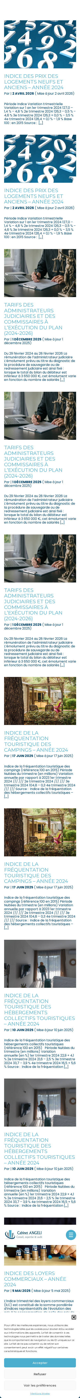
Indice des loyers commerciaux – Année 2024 (35, 1279)
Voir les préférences (40, 1385)
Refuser (40, 1374)
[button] (74, 1317)
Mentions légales (40, 1393)
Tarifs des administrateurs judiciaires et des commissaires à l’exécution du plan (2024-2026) (33, 319)
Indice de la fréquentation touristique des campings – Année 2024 (36, 741)
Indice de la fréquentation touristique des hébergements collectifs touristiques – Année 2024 (39, 1009)
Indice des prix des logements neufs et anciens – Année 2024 (34, 81)
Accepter (40, 1363)
